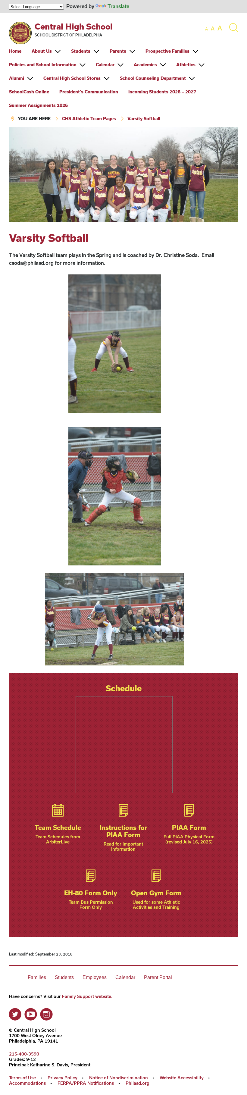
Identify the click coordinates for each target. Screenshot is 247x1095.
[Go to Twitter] (15, 1013)
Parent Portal (158, 977)
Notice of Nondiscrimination (118, 1077)
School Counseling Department (153, 78)
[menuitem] (19, 51)
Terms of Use (22, 1077)
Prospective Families (167, 51)
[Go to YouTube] (31, 1013)
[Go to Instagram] (46, 1013)
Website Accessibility (182, 1077)
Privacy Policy (62, 1077)
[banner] (123, 70)
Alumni (16, 78)
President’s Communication (88, 91)
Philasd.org (137, 1083)
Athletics (185, 64)
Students (80, 51)
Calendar (105, 64)
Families (37, 977)
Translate (118, 6)
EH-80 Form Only (90, 892)
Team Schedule (58, 827)
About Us (42, 51)
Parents (118, 51)
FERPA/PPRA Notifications (86, 1083)
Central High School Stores (72, 78)
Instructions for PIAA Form (123, 831)
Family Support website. (87, 996)
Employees (95, 977)
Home (15, 51)
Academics (145, 64)
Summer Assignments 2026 (38, 105)
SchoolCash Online (29, 91)
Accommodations (27, 1083)
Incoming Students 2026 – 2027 (162, 91)
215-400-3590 (24, 1053)
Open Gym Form (156, 892)
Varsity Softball (143, 118)
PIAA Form (189, 827)
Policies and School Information (43, 64)
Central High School (74, 26)
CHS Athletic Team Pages (89, 118)
